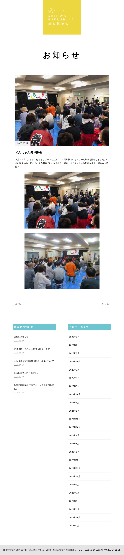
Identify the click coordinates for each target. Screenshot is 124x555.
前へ (19, 304)
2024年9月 (74, 402)
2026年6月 (74, 353)
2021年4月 (74, 509)
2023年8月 (74, 443)
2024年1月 (74, 411)
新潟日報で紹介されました (26, 373)
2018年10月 (75, 517)
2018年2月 (74, 525)
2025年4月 (74, 378)
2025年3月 (74, 386)
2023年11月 (74, 419)
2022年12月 (75, 460)
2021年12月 (75, 468)
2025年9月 (74, 370)
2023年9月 (74, 435)
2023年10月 (75, 427)
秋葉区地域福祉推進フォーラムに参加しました (34, 387)
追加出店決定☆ (21, 337)
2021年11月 (74, 476)
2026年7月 (74, 345)
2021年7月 (74, 493)
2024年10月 (75, 394)
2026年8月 (74, 337)
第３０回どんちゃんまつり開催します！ (33, 349)
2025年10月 (75, 361)
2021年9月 (74, 484)
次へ (105, 304)
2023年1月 (74, 452)
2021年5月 (74, 501)
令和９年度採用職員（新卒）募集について (34, 361)
